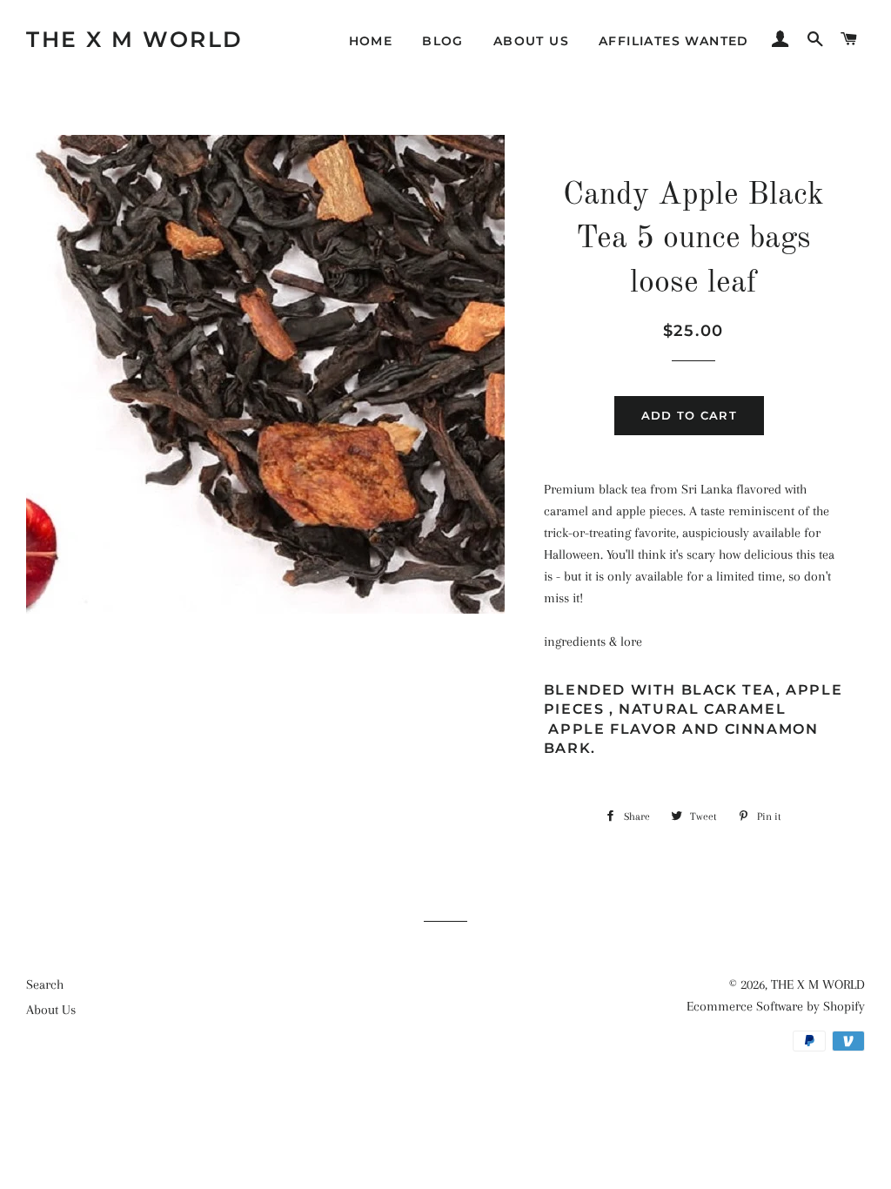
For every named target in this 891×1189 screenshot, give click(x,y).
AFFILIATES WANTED (674, 41)
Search (45, 984)
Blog (443, 41)
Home (371, 41)
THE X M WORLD (135, 39)
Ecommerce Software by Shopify (776, 1006)
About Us (531, 41)
